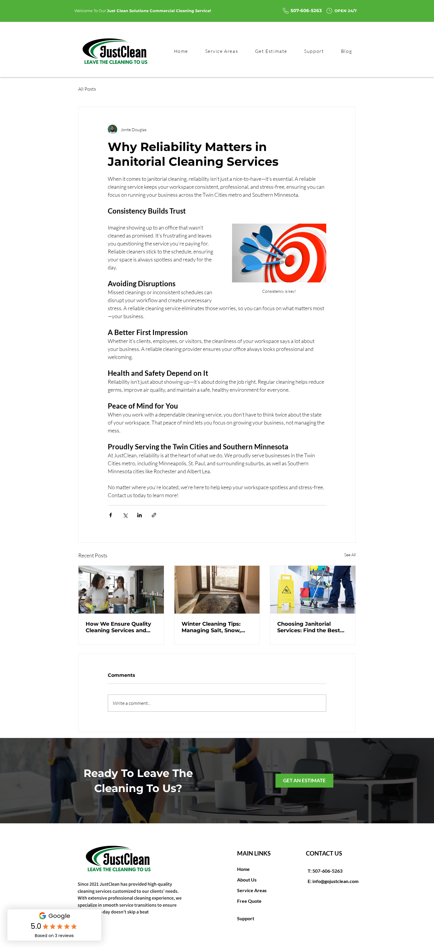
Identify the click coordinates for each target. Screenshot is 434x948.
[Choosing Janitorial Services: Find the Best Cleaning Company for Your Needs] (312, 590)
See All (350, 554)
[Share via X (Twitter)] (125, 515)
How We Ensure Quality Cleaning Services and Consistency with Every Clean (118, 627)
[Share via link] (154, 515)
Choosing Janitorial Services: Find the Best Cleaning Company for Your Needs (308, 627)
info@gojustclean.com (335, 881)
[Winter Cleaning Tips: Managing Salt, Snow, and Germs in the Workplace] (217, 590)
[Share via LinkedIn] (139, 515)
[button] (314, 51)
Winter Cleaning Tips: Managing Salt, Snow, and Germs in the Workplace (211, 627)
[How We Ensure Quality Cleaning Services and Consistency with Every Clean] (121, 590)
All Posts (87, 89)
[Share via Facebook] (110, 515)
